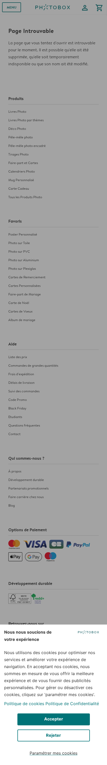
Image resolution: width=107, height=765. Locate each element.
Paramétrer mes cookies (53, 753)
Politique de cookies (24, 703)
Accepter (53, 718)
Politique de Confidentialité (72, 703)
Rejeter (53, 735)
